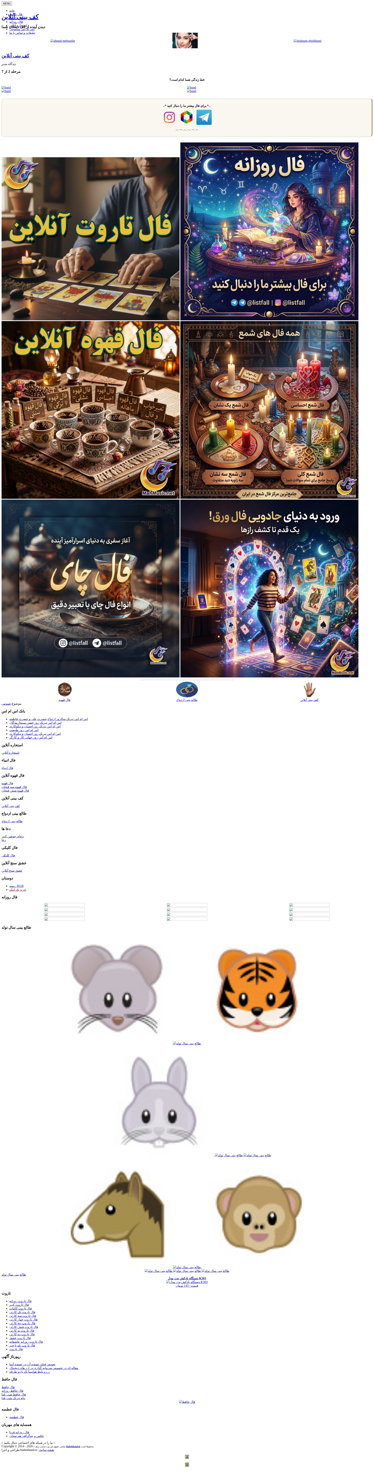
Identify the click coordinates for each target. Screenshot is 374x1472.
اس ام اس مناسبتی (21, 29)
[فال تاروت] (91, 319)
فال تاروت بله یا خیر (22, 1345)
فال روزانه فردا (19, 1432)
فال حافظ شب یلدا (14, 1394)
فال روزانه (16, 21)
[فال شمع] (269, 497)
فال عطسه (16, 1417)
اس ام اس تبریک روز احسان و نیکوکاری (35, 726)
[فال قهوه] (91, 497)
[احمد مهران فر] (62, 40)
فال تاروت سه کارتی (22, 1315)
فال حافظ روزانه (12, 1390)
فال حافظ (8, 1387)
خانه (12, 10)
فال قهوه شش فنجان (15, 790)
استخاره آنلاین (10, 752)
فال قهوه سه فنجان (14, 787)
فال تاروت (16, 1349)
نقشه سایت (46, 1450)
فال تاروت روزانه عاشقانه (26, 1341)
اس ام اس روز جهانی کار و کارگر (30, 737)
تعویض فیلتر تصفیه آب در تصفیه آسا (32, 1364)
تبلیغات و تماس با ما (22, 32)
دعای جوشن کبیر (13, 836)
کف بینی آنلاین (20, 16)
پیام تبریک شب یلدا (13, 1398)
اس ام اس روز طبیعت (23, 730)
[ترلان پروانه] (185, 47)
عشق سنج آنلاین (12, 870)
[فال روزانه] (269, 319)
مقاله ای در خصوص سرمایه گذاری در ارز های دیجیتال (43, 1368)
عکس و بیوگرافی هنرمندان (26, 1436)
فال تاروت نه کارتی (21, 1330)
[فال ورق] (269, 676)
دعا (4, 840)
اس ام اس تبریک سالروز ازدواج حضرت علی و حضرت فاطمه (48, 719)
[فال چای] (91, 676)
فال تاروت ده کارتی (22, 1334)
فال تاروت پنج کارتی (22, 1323)
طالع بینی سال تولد (14, 1274)
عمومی (6, 703)
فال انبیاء (7, 768)
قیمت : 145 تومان (187, 1282)
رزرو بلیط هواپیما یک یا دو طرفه (29, 1371)
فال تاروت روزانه (20, 1301)
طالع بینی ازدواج (187, 700)
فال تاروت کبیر (19, 1304)
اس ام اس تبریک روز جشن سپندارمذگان (35, 722)
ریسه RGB (16, 886)
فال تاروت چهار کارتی (23, 1319)
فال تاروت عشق (20, 1338)
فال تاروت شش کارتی (23, 1327)
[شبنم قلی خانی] (307, 40)
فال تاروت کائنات (20, 1308)
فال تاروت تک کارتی (22, 1312)
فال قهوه (65, 700)
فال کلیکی (8, 855)
